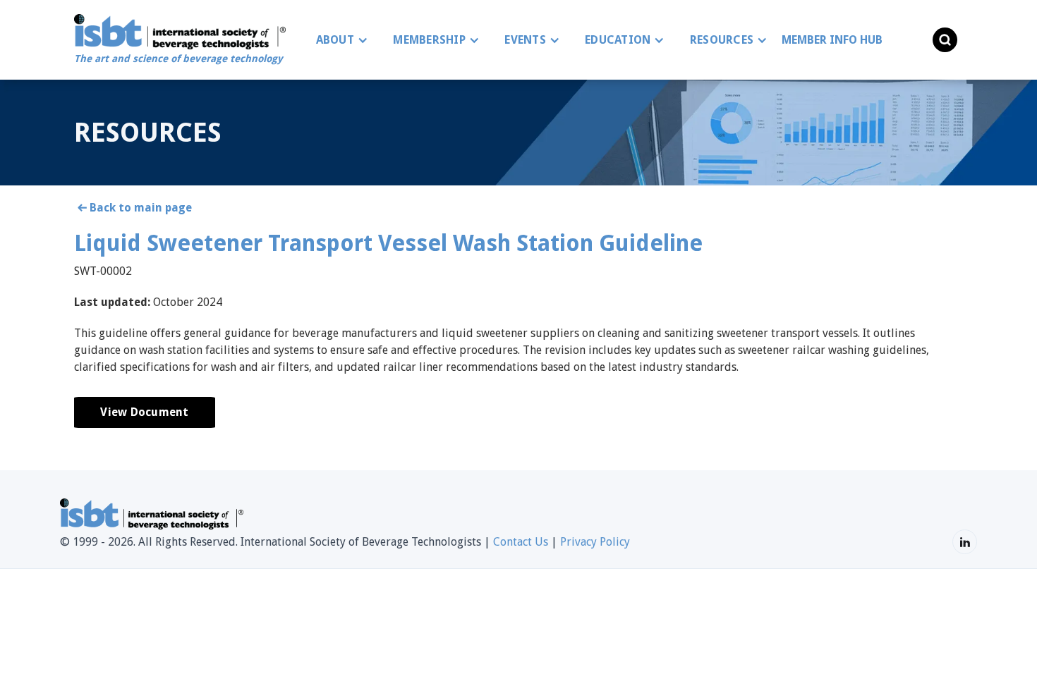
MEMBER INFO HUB (832, 40)
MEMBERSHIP (429, 40)
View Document (144, 412)
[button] (338, 40)
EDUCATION (617, 40)
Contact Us (520, 542)
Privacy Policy (595, 542)
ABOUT (335, 40)
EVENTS (525, 40)
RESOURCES (721, 40)
